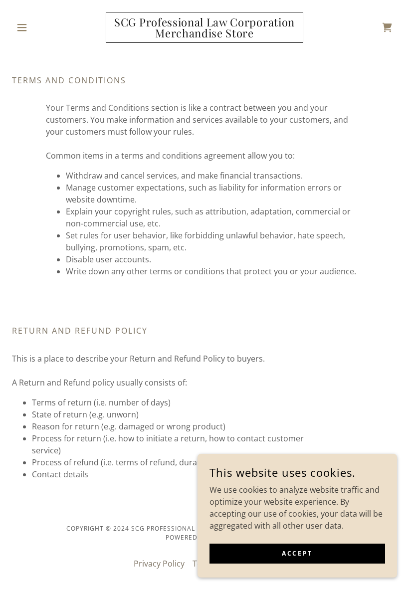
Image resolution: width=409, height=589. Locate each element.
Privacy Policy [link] (159, 563)
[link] (204, 34)
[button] (41, 27)
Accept (297, 553)
